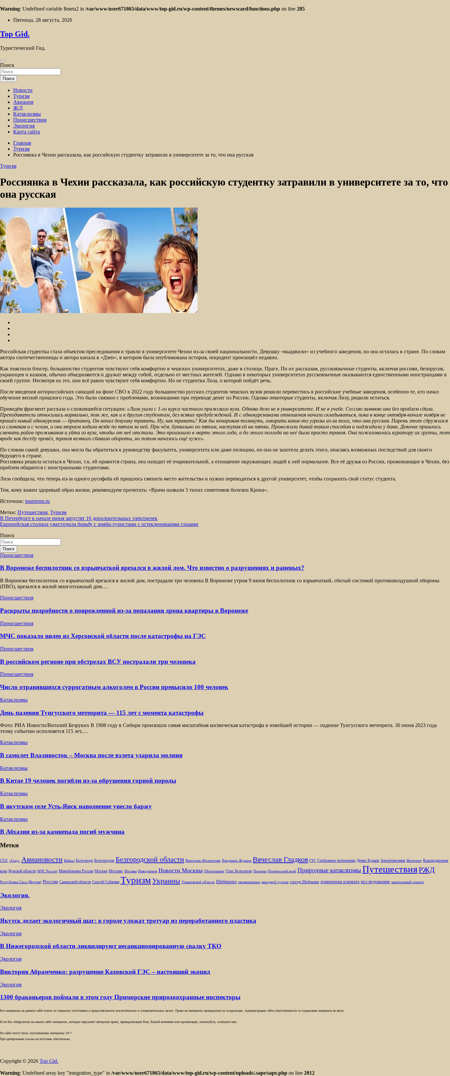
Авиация (23, 102)
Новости (23, 90)
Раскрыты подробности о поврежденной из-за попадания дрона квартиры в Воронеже (124, 610)
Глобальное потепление (336, 860)
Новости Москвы (180, 870)
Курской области (22, 871)
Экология (24, 126)
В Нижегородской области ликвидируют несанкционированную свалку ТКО (110, 946)
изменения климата (340, 881)
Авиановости (42, 859)
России (50, 881)
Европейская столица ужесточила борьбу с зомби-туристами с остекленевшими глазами (99, 524)
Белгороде (84, 860)
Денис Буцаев (368, 860)
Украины (166, 881)
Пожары (260, 871)
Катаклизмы (27, 114)
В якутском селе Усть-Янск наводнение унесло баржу (76, 806)
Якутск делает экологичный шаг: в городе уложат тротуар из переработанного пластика (128, 920)
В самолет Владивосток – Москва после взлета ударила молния (91, 755)
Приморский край (282, 871)
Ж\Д (18, 108)
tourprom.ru (37, 501)
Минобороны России (76, 871)
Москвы (130, 871)
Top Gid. (15, 34)
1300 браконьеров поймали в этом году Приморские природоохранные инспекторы (120, 997)
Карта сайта (26, 131)
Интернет (414, 860)
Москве (116, 870)
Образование (214, 871)
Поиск (7, 65)
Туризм (21, 96)
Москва (101, 871)
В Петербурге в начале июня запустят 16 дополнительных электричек (78, 518)
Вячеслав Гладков (280, 859)
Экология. (15, 895)
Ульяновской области (198, 882)
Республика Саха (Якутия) (21, 882)
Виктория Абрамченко (203, 860)
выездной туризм (275, 882)
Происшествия (29, 120)
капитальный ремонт (407, 882)
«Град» (14, 860)
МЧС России (47, 871)
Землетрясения (392, 860)
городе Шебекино (304, 882)
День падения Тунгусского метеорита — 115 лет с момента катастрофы (102, 712)
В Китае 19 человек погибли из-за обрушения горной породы (88, 780)
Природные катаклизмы (329, 870)
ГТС (312, 860)
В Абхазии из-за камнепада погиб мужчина (62, 831)
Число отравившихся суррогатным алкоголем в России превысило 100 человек (114, 686)
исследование (375, 881)
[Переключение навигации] (2, 61)
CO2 (4, 860)
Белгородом (104, 860)
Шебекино (226, 881)
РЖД (427, 869)
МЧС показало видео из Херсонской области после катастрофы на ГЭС (103, 635)
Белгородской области (150, 859)
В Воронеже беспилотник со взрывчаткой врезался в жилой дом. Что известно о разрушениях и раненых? (152, 567)
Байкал (69, 860)
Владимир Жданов (236, 860)
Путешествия (32, 512)
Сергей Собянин (105, 882)
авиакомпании (249, 882)
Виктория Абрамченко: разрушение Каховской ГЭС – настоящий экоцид (105, 971)
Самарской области (75, 882)
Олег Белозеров (239, 871)
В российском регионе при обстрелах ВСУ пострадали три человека (98, 661)
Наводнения (147, 871)
